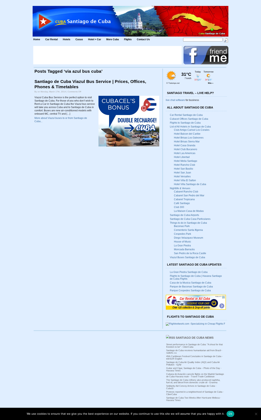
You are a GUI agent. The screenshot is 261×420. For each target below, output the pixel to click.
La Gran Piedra (182, 245)
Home (36, 39)
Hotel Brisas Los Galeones (188, 137)
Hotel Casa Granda (184, 145)
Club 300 (179, 207)
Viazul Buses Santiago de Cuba (187, 257)
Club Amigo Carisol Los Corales (191, 129)
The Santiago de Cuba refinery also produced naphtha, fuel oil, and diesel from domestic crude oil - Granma (193, 381)
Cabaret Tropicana (184, 199)
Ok (230, 413)
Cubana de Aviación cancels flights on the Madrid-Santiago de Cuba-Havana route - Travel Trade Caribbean (195, 375)
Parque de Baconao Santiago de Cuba (191, 286)
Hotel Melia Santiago (185, 161)
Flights (128, 39)
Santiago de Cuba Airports (184, 215)
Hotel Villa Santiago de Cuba (190, 184)
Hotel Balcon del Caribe (187, 133)
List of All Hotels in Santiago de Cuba (190, 126)
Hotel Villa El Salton (185, 180)
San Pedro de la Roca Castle (190, 253)
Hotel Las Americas (184, 153)
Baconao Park (182, 226)
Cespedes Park (182, 233)
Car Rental (51, 39)
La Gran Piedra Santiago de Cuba (189, 272)
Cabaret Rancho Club (186, 191)
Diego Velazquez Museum (188, 237)
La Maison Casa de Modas (189, 211)
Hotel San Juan (182, 172)
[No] (256, 414)
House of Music (182, 241)
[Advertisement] (107, 55)
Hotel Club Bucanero (185, 149)
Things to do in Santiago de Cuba (188, 222)
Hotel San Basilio (183, 168)
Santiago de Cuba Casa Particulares (190, 219)
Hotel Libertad (182, 157)
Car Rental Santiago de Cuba (186, 115)
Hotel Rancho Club (184, 164)
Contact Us (143, 39)
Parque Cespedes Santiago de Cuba (190, 290)
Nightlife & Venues (180, 188)
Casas (79, 39)
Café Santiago (182, 203)
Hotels (66, 39)
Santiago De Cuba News (194, 337)
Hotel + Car (94, 39)
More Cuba (112, 39)
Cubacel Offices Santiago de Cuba (189, 118)
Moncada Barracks (184, 249)
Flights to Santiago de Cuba (185, 122)
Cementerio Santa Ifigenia (188, 230)
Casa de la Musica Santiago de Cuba (190, 282)
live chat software (175, 100)
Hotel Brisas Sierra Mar (187, 141)
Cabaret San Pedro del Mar (189, 195)
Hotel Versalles (182, 176)
